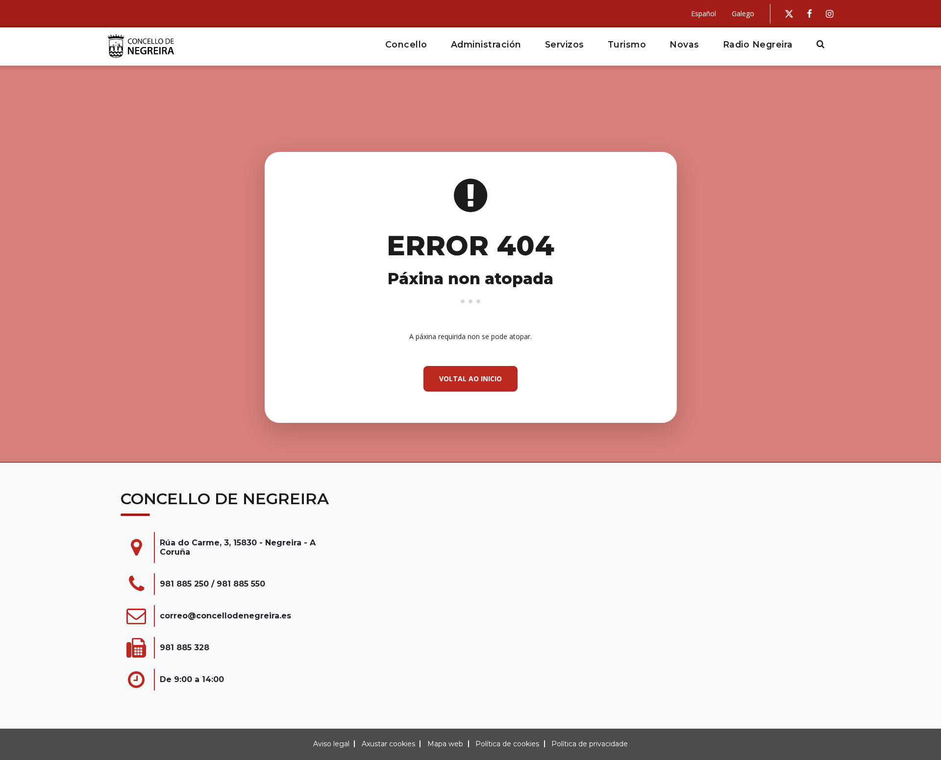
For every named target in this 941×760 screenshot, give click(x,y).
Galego (743, 13)
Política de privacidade (589, 743)
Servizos (564, 44)
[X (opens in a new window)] (789, 14)
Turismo (627, 44)
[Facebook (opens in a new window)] (809, 14)
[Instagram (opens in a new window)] (829, 14)
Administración (486, 44)
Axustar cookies (388, 743)
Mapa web (445, 743)
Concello (406, 44)
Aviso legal (331, 743)
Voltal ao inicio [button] (470, 378)
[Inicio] (144, 46)
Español (703, 13)
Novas (684, 44)
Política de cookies (507, 743)
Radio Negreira (758, 44)
